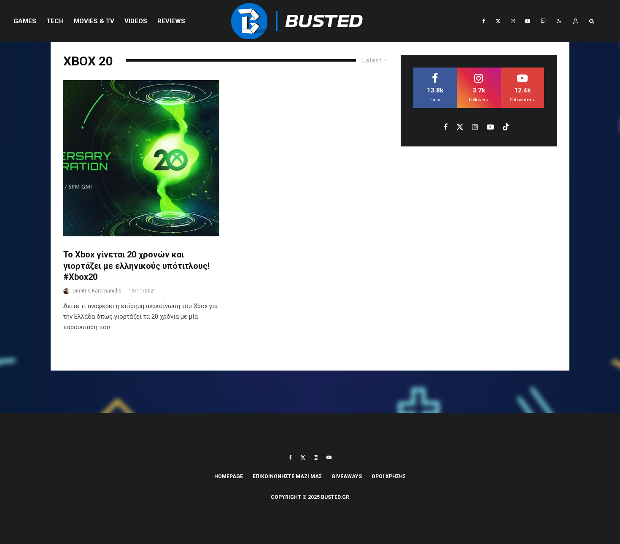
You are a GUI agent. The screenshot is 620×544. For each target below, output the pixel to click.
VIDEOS (135, 21)
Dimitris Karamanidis (97, 291)
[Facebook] (484, 21)
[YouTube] (527, 21)
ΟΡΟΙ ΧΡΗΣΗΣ (389, 476)
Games (24, 21)
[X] (498, 21)
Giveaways (347, 476)
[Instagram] (513, 21)
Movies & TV (94, 21)
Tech (55, 21)
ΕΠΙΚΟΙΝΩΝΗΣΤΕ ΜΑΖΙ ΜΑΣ (287, 476)
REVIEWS (171, 21)
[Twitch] (542, 21)
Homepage (228, 476)
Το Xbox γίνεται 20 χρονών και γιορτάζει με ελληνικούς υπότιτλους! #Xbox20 (136, 265)
